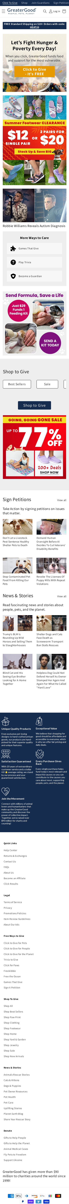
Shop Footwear (12, 1028)
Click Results (11, 883)
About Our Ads (11, 924)
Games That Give (13, 982)
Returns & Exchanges (15, 855)
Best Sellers (17, 384)
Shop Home (10, 1033)
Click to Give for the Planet (19, 954)
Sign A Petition (12, 987)
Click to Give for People (17, 948)
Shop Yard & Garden (15, 1039)
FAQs (6, 867)
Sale (47, 384)
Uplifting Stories (13, 1108)
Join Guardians (40, 3)
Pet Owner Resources (15, 1091)
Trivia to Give (11, 959)
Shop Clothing (12, 1022)
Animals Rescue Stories (17, 1074)
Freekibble (10, 970)
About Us (8, 872)
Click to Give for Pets (15, 943)
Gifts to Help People (15, 1137)
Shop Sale (9, 1050)
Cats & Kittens (11, 1080)
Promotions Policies (15, 913)
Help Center (10, 850)
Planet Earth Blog (13, 1113)
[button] (45, 11)
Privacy (8, 907)
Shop (24, 3)
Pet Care (8, 1102)
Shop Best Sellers (13, 1011)
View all (61, 500)
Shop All (8, 1005)
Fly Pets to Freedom (15, 1154)
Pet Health (10, 1096)
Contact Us (10, 861)
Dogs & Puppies (12, 1085)
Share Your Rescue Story (17, 1119)
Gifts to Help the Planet (17, 1143)
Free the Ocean (12, 976)
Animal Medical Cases (16, 1148)
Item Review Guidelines (17, 918)
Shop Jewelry (11, 1045)
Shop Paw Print (12, 1017)
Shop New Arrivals (14, 1056)
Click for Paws (11, 965)
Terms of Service (13, 902)
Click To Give (10, 3)
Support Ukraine (13, 1160)
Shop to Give (34, 405)
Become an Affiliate (15, 878)
